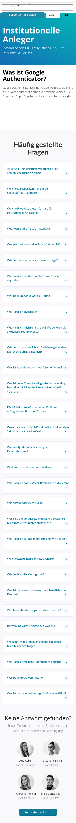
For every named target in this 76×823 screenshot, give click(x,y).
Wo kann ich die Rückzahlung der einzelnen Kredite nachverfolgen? (34, 643)
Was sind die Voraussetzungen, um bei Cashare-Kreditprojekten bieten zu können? (37, 520)
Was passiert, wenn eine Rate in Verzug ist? (34, 244)
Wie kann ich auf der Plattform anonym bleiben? (37, 538)
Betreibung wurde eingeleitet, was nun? (31, 625)
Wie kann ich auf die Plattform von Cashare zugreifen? (34, 278)
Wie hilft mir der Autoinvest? (25, 502)
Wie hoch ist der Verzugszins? (25, 574)
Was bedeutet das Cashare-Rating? (29, 295)
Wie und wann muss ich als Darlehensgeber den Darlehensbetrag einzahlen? (36, 349)
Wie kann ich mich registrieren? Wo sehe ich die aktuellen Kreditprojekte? (36, 329)
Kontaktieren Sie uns (38, 812)
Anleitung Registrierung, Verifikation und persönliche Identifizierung (32, 170)
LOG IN (53, 14)
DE (67, 14)
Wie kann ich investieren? (23, 311)
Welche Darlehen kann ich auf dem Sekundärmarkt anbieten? (28, 190)
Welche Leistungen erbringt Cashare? (30, 558)
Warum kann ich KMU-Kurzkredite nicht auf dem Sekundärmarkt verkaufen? (38, 429)
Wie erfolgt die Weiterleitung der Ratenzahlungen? (28, 449)
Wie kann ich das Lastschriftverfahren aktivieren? (38, 483)
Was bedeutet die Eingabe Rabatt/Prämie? (34, 610)
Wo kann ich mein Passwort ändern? (29, 467)
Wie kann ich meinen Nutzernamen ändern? (34, 661)
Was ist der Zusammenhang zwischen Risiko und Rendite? (37, 592)
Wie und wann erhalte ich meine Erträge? (32, 260)
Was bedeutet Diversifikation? (26, 677)
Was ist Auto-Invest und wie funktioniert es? (34, 367)
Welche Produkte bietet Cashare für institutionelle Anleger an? (30, 210)
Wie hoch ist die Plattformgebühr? (28, 228)
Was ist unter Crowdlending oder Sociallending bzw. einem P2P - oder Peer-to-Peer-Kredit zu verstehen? (36, 387)
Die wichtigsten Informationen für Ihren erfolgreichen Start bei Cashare (32, 409)
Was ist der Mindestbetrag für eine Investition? (36, 693)
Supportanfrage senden (23, 14)
